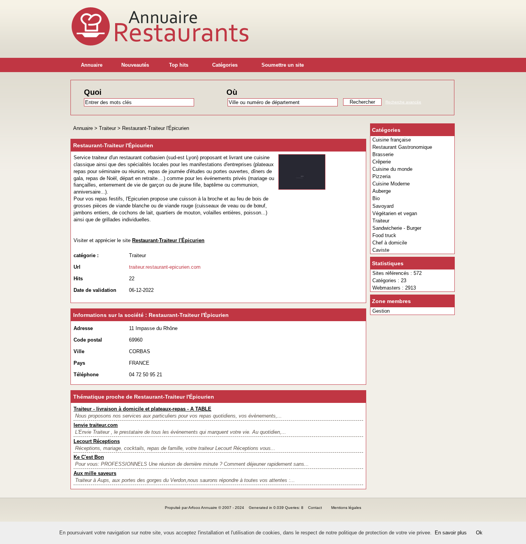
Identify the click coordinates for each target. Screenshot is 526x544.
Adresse (83, 328)
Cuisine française (391, 140)
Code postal (88, 340)
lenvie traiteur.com (96, 425)
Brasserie (383, 154)
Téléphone (86, 374)
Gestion (381, 311)
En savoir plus (451, 533)
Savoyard (383, 206)
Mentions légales (346, 507)
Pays (79, 363)
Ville (79, 351)
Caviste (380, 250)
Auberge (381, 191)
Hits (78, 278)
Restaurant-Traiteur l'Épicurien (155, 128)
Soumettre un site (282, 65)
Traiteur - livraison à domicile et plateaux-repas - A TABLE (142, 409)
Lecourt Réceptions (97, 441)
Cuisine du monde (392, 169)
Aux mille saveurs (95, 473)
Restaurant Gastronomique (402, 147)
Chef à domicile (389, 243)
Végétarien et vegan (394, 213)
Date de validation (95, 290)
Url (77, 267)
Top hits (178, 65)
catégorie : (86, 255)
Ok (479, 533)
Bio (376, 198)
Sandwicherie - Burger (396, 228)
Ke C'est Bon (89, 457)
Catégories (225, 65)
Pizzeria (381, 176)
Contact (315, 507)
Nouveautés (135, 65)
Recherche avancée (403, 102)
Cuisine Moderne (391, 184)
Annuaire (91, 65)
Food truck (384, 235)
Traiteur (380, 221)
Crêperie (381, 162)
